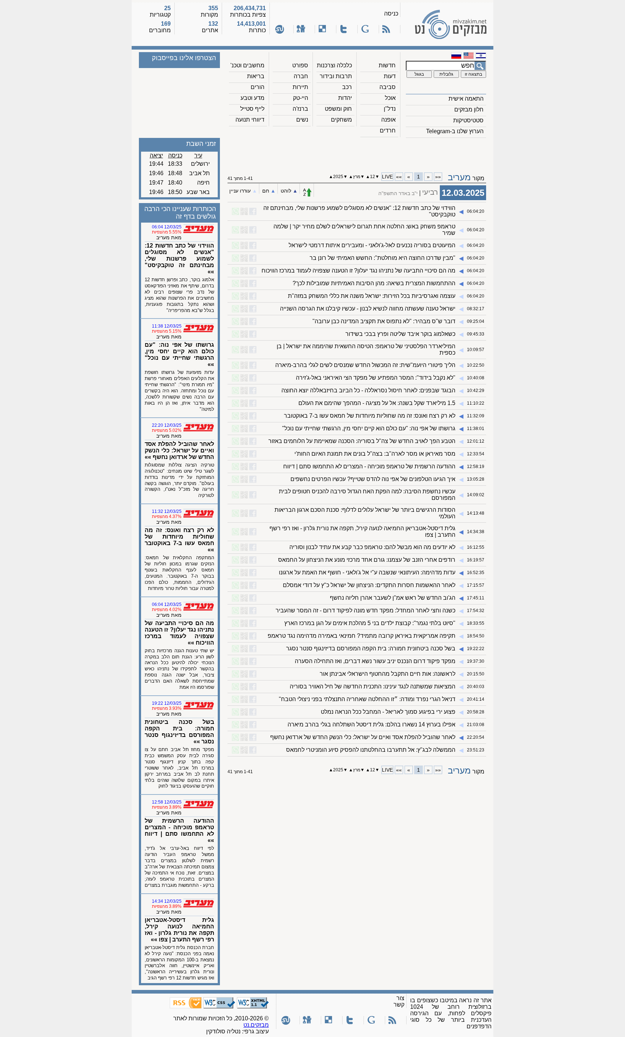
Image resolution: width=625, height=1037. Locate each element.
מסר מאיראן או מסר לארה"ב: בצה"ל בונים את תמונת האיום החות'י (374, 454)
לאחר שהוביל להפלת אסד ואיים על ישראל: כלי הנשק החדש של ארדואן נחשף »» (179, 450)
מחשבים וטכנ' (247, 65)
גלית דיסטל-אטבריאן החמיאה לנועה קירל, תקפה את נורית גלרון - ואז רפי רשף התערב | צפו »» (179, 930)
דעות (390, 76)
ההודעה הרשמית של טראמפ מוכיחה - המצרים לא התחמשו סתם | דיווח (369, 466)
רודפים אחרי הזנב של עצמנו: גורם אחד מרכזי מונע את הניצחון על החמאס (366, 560)
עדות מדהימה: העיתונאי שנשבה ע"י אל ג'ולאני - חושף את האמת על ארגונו (367, 572)
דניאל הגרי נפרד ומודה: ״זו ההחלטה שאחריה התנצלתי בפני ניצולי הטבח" (367, 699)
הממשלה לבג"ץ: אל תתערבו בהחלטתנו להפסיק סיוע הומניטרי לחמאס (370, 750)
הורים (257, 87)
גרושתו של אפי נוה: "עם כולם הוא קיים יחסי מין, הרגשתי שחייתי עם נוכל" (368, 428)
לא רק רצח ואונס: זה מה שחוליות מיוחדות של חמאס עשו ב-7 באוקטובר (369, 416)
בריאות (255, 76)
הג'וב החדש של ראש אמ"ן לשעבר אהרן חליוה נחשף (392, 598)
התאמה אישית (466, 99)
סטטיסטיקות (468, 120)
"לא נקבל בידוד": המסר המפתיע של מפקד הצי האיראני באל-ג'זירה (375, 378)
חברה (301, 76)
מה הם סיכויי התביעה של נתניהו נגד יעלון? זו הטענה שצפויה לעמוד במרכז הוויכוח (358, 270)
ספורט (300, 65)
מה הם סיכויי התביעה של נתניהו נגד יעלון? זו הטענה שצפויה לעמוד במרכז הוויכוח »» (179, 633)
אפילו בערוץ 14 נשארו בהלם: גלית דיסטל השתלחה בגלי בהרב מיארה (371, 724)
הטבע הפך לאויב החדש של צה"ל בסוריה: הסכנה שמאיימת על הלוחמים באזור (361, 441)
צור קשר (399, 1001)
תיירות (300, 87)
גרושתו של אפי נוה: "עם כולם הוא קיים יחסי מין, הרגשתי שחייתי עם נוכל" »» (179, 354)
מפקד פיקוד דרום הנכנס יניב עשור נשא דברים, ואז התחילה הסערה (375, 661)
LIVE (387, 177)
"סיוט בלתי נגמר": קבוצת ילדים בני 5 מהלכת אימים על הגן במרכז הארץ (369, 623)
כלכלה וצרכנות (334, 65)
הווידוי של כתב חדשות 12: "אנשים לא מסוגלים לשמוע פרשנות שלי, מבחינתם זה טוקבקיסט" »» (179, 259)
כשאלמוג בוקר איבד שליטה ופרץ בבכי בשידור (400, 334)
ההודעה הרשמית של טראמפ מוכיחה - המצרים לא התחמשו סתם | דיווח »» (179, 830)
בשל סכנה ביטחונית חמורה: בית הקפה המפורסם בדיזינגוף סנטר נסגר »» (179, 732)
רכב (347, 87)
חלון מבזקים (469, 109)
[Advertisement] (357, 152)
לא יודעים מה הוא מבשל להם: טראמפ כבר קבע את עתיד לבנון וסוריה (372, 547)
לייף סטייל (252, 109)
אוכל (390, 98)
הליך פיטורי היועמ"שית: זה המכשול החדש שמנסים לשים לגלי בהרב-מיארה (365, 365)
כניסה (391, 13)
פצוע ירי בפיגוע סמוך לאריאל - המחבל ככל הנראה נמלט (388, 712)
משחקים (341, 120)
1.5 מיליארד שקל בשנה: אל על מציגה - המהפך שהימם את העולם (376, 403)
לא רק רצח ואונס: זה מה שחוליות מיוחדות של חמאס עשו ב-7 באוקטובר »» (179, 540)
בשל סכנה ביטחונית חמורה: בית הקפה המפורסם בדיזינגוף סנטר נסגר (370, 648)
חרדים (388, 130)
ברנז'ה (300, 109)
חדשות (387, 65)
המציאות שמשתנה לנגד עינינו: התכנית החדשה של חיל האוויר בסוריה (372, 686)
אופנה (388, 120)
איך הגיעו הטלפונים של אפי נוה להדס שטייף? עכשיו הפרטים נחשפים (372, 479)
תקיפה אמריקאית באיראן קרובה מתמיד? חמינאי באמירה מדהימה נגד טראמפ (361, 636)
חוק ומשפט (338, 109)
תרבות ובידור (336, 76)
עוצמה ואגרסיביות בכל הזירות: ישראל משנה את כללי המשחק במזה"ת (371, 296)
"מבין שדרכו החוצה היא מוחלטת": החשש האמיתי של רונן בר (382, 258)
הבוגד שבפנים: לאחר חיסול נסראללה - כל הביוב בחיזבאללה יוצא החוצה (368, 390)
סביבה (387, 87)
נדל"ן (390, 109)
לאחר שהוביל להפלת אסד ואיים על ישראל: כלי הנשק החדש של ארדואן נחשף (362, 737)
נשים (302, 120)
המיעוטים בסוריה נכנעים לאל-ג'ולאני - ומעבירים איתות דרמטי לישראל (372, 245)
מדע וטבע (252, 98)
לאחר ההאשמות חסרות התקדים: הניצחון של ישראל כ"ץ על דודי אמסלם (369, 585)
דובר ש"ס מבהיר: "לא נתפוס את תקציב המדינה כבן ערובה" (383, 321)
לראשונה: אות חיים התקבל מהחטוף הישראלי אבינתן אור (387, 674)
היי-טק (300, 98)
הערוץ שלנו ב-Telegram (455, 131)
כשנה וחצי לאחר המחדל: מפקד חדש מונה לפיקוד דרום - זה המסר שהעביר (365, 610)
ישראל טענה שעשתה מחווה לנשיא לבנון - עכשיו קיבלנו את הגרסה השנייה (367, 308)
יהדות (345, 98)
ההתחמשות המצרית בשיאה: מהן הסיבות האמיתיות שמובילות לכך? (374, 283)
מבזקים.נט (256, 1025)
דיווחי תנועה (249, 120)
